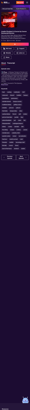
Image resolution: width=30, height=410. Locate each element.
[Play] (15, 44)
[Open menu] (27, 2)
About (3, 63)
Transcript (11, 63)
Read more (4, 84)
